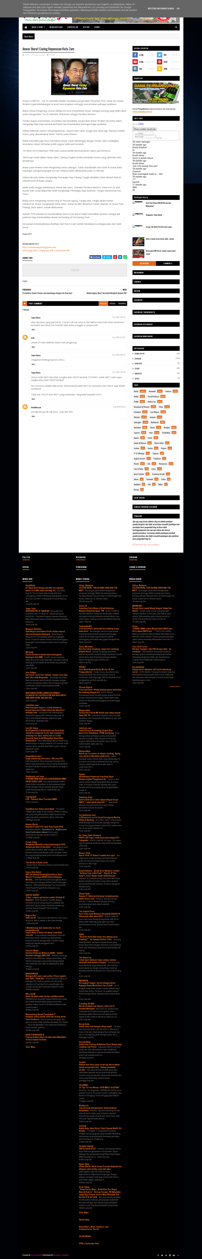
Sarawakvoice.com (87, 814)
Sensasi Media (32, 950)
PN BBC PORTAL (86, 1146)
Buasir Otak (84, 852)
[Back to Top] (178, 1255)
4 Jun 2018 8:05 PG (119, 407)
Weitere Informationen (161, 8)
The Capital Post (86, 911)
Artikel (136, 396)
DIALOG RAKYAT (32, 894)
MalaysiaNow (84, 751)
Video (161, 407)
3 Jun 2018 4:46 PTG (119, 355)
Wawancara (163, 463)
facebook (122, 303)
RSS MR (86, 27)
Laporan (137, 432)
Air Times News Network (90, 835)
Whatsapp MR (29, 250)
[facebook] (158, 1255)
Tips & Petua (138, 469)
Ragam (163, 448)
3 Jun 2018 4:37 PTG (119, 337)
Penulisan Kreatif (158, 474)
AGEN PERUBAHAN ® (35, 1034)
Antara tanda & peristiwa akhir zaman (160, 238)
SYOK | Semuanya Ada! (89, 1243)
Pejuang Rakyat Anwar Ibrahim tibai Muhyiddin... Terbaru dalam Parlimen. (46, 1038)
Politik (52, 54)
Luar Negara (154, 412)
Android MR (72, 27)
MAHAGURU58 (32, 973)
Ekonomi (137, 417)
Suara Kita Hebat (33, 871)
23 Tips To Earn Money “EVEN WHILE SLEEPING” (99, 1087)
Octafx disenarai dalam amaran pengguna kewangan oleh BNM (44, 655)
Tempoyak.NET (85, 626)
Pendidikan (166, 432)
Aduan (136, 479)
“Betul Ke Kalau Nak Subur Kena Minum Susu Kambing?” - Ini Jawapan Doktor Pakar (98, 938)
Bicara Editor (139, 353)
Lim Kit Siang (32, 727)
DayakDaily (30, 585)
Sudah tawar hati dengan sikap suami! (95, 1026)
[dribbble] (166, 1255)
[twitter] (162, 1255)
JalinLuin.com (85, 727)
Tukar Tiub (30, 608)
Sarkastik (138, 373)
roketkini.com (32, 705)
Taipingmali (31, 796)
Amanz (82, 774)
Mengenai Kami (56, 27)
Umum (152, 427)
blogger (103, 303)
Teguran (156, 453)
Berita (136, 391)
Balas (33, 329)
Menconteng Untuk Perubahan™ (40, 1014)
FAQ (149, 484)
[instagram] (170, 1255)
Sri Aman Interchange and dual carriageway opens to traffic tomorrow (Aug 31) (44, 589)
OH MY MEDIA (85, 1236)
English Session (139, 458)
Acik (32, 337)
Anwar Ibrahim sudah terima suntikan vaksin (45, 996)
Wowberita (83, 1105)
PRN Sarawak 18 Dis (87, 1148)
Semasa (168, 391)
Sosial (150, 438)
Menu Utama (37, 27)
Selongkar (144, 263)
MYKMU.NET (137, 605)
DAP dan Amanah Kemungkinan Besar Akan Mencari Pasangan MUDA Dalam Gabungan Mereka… (44, 877)
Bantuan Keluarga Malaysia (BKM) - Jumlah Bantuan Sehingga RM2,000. (44, 954)
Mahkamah (155, 422)
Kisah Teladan (139, 474)
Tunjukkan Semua (174, 686)
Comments (167, 263)
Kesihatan (137, 427)
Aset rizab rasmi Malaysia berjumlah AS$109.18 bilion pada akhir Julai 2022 (99, 915)
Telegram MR (46, 250)
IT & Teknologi (139, 453)
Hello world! (31, 917)
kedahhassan (36, 407)
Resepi (136, 489)
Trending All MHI (86, 1003)
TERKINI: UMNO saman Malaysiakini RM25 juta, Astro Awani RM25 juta (152, 629)
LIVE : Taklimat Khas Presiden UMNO (41, 799)
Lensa (154, 469)
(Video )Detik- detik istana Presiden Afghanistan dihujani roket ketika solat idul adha (100, 1167)
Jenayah (152, 417)
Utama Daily (84, 893)
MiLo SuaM (30, 993)
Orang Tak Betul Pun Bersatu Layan (159, 226)
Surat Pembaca (153, 396)
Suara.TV (83, 605)
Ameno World (32, 824)
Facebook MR (63, 250)
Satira (137, 378)
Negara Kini (31, 915)
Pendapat (137, 412)
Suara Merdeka (86, 646)
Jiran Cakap (84, 1186)
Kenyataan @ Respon (141, 407)
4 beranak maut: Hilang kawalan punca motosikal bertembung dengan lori (100, 691)
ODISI (81, 934)
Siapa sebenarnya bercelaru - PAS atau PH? (45, 758)
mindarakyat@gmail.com (142, 111)
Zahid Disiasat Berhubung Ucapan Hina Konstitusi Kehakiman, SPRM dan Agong (96, 731)
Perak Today (31, 841)
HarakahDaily (138, 666)
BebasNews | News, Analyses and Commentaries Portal (93, 1227)
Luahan (136, 448)
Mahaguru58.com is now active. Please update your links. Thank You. (46, 977)
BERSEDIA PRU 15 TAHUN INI (38, 610)
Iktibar (160, 484)
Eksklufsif (138, 363)
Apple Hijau (84, 1163)
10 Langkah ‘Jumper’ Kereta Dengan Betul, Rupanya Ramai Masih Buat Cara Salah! (97, 984)
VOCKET (82, 666)
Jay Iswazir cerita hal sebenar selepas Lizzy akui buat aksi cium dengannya (47, 676)
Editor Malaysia (86, 585)
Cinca (134, 626)
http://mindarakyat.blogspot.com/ (39, 247)
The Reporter (85, 957)
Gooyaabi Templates (61, 1255)
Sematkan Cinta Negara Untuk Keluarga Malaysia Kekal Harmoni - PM (96, 609)
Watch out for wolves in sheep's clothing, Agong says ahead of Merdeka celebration (99, 754)
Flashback (157, 458)
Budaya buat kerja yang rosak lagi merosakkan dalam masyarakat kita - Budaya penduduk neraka (99, 1067)
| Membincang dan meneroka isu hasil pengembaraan (43, 929)
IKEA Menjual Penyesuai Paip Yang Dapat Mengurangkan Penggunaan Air (96, 777)
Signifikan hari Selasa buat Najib (40, 808)
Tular (151, 432)
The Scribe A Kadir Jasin (37, 862)
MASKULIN (83, 980)
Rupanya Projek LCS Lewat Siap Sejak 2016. (45, 826)
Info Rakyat (31, 672)
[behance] (174, 1255)
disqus (112, 303)
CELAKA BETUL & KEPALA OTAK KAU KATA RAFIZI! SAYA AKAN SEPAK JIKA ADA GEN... (46, 696)
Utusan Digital (85, 687)
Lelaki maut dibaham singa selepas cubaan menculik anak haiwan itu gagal (97, 961)
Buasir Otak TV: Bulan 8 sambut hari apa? (97, 855)
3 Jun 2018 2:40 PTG (119, 317)
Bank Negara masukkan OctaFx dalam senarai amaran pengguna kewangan (45, 632)
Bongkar (138, 358)
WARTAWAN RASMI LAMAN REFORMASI (43, 692)
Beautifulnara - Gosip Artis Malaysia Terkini (99, 870)
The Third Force (139, 646)
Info (149, 463)
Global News (84, 1219)
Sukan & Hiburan (140, 443)
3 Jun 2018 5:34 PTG (119, 372)
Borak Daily (84, 1023)
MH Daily (29, 651)
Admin (97, 27)
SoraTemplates (36, 1255)
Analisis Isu (152, 401)
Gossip (137, 368)
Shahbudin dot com (35, 776)
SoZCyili (82, 1125)
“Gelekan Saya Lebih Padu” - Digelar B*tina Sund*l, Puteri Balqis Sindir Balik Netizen (98, 874)
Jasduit (82, 1062)
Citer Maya (30, 1046)
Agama (136, 438)
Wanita (136, 463)
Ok (178, 8)
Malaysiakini (84, 710)
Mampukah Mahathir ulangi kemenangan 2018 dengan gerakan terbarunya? (45, 845)
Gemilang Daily (85, 797)
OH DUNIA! (83, 1084)
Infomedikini (85, 1041)
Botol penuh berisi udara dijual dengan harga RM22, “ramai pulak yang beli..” (98, 801)
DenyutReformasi (34, 756)
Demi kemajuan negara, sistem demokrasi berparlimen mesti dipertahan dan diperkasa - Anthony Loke (46, 710)
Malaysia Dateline (33, 628)
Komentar (152, 391)
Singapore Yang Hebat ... (155, 214)
